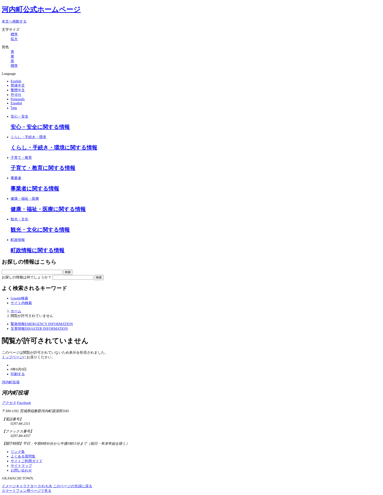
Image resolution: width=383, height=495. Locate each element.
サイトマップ (21, 466)
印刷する (18, 374)
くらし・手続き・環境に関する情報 (54, 147)
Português (18, 99)
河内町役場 (11, 382)
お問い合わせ (21, 470)
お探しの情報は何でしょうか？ (26, 277)
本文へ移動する (14, 21)
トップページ (12, 357)
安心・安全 (19, 116)
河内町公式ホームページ (41, 9)
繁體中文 (18, 90)
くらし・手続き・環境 (28, 137)
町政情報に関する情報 (37, 250)
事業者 (16, 178)
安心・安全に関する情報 (40, 127)
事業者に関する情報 (35, 188)
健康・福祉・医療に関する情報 (48, 209)
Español (16, 103)
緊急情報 (42, 324)
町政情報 (18, 240)
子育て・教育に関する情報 (43, 168)
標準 (14, 34)
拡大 (14, 39)
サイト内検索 (21, 303)
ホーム (16, 311)
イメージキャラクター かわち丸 (27, 486)
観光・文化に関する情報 (40, 230)
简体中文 (18, 85)
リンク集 (18, 452)
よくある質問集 (23, 456)
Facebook (24, 403)
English (16, 81)
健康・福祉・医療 (25, 198)
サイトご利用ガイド (27, 461)
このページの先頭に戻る (72, 486)
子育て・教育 (21, 157)
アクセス (9, 403)
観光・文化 (19, 219)
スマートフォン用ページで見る (26, 491)
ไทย (14, 108)
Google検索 (19, 298)
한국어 (16, 95)
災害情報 (39, 328)
